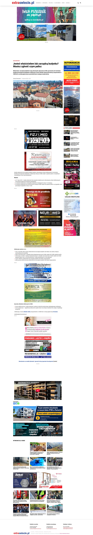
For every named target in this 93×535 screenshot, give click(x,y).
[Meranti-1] (50, 480)
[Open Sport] (64, 2)
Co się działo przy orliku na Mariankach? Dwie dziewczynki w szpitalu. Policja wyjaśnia (54, 467)
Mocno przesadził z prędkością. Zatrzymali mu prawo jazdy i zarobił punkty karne (37, 467)
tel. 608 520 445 (49, 527)
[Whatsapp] (18, 403)
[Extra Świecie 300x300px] (72, 228)
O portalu (32, 531)
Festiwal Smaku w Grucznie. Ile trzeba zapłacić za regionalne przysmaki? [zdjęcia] (36, 453)
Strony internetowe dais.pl (64, 533)
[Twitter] (16, 403)
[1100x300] (38, 429)
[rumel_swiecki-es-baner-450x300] (25, 218)
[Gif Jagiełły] (46, 33)
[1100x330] (38, 413)
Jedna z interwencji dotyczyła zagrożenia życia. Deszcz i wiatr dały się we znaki (21, 467)
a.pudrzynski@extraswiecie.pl (35, 528)
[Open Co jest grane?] (60, 2)
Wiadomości (16, 60)
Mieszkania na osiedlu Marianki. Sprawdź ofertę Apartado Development (36, 361)
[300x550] (72, 174)
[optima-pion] (72, 204)
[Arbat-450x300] (25, 480)
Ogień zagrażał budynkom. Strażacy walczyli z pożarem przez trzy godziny (55, 453)
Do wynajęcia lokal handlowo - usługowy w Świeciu (53, 514)
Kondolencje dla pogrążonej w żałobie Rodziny (74, 138)
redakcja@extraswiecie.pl (68, 527)
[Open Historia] (69, 2)
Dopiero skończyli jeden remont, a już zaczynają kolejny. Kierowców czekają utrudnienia (75, 149)
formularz (55, 311)
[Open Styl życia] (53, 2)
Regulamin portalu (47, 531)
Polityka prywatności (39, 531)
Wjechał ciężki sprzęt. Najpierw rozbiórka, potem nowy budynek (75, 155)
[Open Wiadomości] (41, 2)
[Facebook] (14, 403)
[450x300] (50, 218)
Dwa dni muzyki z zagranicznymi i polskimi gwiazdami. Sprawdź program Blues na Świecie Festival (20, 514)
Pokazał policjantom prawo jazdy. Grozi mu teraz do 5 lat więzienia (37, 501)
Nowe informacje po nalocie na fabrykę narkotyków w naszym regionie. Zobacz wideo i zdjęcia (54, 501)
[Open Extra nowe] (47, 2)
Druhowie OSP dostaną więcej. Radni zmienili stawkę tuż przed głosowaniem (20, 501)
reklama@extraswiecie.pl (68, 528)
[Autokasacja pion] (72, 73)
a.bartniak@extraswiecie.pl (51, 528)
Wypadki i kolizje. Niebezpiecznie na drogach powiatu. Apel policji (38, 514)
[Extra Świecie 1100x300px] (46, 15)
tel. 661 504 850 (33, 527)
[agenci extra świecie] (72, 120)
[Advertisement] (46, 50)
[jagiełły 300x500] (72, 100)
